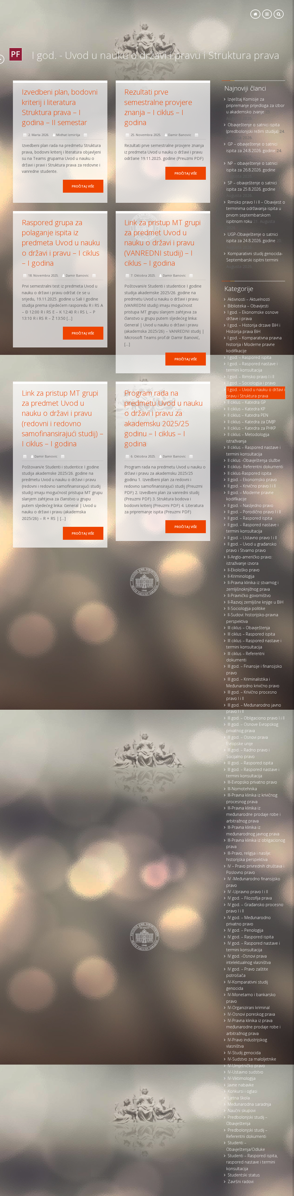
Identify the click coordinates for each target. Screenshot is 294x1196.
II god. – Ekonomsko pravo (252, 479)
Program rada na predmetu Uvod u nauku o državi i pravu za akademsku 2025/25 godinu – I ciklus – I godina (163, 418)
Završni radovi (241, 1181)
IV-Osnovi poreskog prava (251, 1014)
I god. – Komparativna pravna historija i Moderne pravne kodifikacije (254, 344)
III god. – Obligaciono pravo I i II (256, 718)
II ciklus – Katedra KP (246, 409)
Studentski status (244, 1175)
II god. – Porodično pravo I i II (254, 511)
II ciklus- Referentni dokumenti (255, 466)
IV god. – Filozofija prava (250, 898)
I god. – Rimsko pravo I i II (251, 376)
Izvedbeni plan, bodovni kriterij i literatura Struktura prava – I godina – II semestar (60, 107)
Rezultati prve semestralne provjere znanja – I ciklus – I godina (158, 107)
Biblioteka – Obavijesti (248, 306)
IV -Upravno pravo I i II (248, 891)
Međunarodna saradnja (249, 1104)
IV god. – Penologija (245, 930)
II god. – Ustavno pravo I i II (252, 537)
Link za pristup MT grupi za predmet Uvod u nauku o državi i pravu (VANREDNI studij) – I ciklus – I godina (162, 242)
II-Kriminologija (241, 576)
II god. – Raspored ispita (250, 518)
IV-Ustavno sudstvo (245, 1072)
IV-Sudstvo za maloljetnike (252, 1059)
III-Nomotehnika (242, 788)
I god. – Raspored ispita (249, 357)
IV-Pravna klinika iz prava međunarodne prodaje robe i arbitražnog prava (253, 1027)
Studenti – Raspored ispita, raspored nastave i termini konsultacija (252, 1162)
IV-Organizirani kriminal (249, 1007)
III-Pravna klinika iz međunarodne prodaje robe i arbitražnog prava (253, 814)
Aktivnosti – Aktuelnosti (249, 299)
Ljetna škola (239, 1098)
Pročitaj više (83, 186)
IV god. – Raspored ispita (251, 936)
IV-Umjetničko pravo (246, 1065)
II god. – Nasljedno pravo (250, 505)
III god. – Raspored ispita (250, 763)
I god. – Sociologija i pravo (252, 383)
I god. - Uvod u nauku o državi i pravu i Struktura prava (155, 55)
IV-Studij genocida (244, 1052)
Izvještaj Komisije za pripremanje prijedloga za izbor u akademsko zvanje (255, 105)
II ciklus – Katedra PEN (248, 415)
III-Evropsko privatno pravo (252, 782)
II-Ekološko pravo (244, 570)
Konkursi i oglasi (242, 1091)
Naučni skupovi (242, 1110)
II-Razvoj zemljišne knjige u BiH (255, 602)
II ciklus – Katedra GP (247, 402)
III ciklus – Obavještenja (249, 627)
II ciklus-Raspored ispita (249, 473)
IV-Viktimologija (242, 1078)
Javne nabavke (241, 1085)
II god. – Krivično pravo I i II (252, 486)
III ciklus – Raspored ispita (251, 634)
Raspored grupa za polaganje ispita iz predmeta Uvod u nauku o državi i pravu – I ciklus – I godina (61, 242)
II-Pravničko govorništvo (249, 595)
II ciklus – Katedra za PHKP (252, 428)
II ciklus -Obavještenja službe (254, 460)
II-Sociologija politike (246, 608)
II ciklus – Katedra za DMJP (252, 421)
